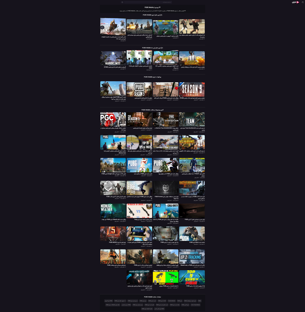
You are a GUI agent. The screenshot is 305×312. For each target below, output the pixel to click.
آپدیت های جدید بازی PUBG (162, 305)
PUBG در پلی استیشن (126, 305)
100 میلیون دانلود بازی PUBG (120, 301)
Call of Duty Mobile (195, 305)
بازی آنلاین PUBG (185, 305)
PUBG (199, 301)
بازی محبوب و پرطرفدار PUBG (190, 301)
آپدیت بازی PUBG (152, 301)
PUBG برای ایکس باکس (159, 309)
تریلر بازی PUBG (143, 301)
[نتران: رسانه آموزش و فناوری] (296, 2)
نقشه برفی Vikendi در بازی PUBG (112, 305)
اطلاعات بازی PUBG (162, 301)
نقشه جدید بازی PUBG (174, 305)
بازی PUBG (180, 301)
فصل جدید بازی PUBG (149, 305)
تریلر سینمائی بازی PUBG (138, 305)
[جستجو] (122, 2)
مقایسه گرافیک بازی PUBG (147, 309)
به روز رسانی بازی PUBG (132, 301)
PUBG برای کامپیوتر (108, 301)
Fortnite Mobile (171, 301)
